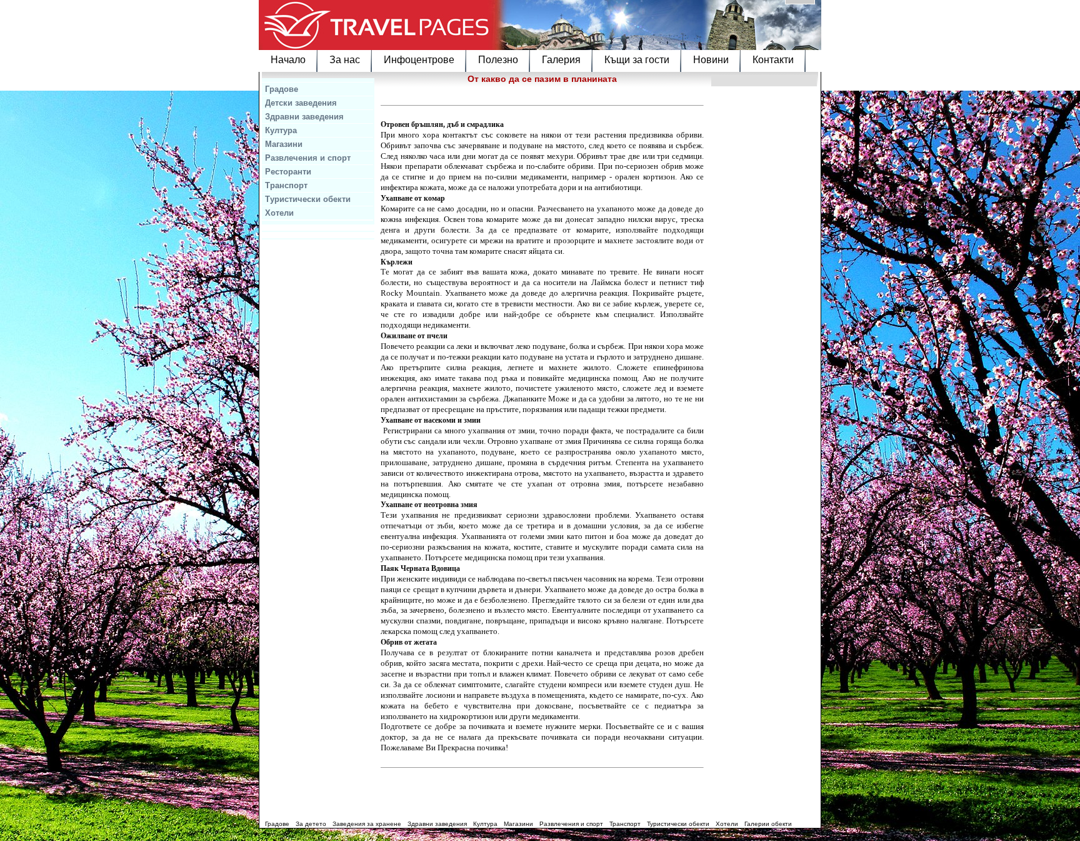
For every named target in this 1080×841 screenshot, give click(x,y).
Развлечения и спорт (308, 158)
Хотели (279, 213)
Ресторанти (288, 171)
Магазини (283, 144)
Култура (281, 130)
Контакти (773, 59)
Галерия (561, 59)
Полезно (498, 59)
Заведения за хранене (366, 823)
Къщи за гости (636, 59)
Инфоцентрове (419, 59)
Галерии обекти (768, 823)
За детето (311, 823)
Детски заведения (301, 103)
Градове (281, 89)
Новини (711, 59)
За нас (344, 59)
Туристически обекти (308, 199)
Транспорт (286, 185)
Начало (288, 59)
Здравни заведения (304, 116)
